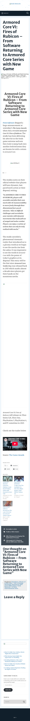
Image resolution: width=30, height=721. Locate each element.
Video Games (15, 532)
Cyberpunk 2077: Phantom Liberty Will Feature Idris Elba (14, 541)
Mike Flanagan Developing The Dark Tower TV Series (15, 536)
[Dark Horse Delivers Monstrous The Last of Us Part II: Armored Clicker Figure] (7, 503)
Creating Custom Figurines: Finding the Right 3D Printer (15, 668)
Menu (6, 13)
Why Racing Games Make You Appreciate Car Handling (13, 656)
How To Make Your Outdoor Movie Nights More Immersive (14, 652)
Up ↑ (15, 717)
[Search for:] (15, 702)
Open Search (27, 13)
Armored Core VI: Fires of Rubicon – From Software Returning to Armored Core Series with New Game (14, 45)
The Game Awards (16, 455)
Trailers (8, 532)
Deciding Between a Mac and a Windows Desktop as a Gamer (13, 660)
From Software (8, 123)
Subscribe (8, 690)
